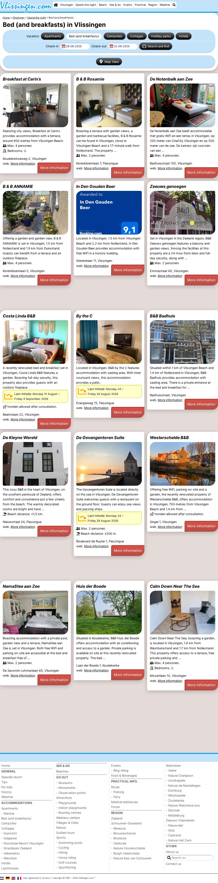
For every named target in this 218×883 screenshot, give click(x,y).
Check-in (52, 46)
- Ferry (115, 797)
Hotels (183, 36)
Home (5, 765)
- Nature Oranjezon (179, 775)
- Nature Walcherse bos (183, 805)
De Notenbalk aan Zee (171, 79)
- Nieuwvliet (174, 825)
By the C (84, 315)
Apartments (52, 36)
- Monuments (66, 787)
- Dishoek (173, 810)
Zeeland (116, 818)
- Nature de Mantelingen (183, 785)
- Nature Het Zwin (178, 840)
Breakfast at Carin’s (22, 79)
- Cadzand (173, 835)
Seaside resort (11, 777)
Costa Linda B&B (19, 315)
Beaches (62, 771)
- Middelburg (175, 815)
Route (115, 787)
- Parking (117, 792)
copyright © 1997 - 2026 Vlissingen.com (72, 878)
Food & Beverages (124, 775)
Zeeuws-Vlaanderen (180, 820)
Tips (4, 782)
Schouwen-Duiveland (126, 823)
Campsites (114, 36)
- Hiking (61, 852)
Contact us (173, 864)
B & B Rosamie (90, 79)
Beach (103, 4)
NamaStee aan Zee (21, 586)
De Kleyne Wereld (20, 437)
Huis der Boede (91, 586)
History (6, 792)
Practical (140, 4)
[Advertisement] (109, 297)
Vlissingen (66, 4)
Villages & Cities (67, 822)
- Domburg (174, 790)
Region (152, 4)
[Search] (174, 5)
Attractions (64, 797)
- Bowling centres (68, 812)
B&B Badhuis (162, 315)
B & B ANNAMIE (18, 186)
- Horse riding (66, 857)
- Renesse (118, 828)
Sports (61, 837)
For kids (7, 787)
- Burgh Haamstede (125, 853)
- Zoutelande (175, 800)
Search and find (158, 46)
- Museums (64, 783)
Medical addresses (124, 802)
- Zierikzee (118, 843)
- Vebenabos (10, 853)
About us (172, 852)
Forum (115, 807)
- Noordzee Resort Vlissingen (22, 843)
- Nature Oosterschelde (128, 848)
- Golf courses (66, 862)
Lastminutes (10, 868)
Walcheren (173, 765)
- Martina (7, 813)
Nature (61, 827)
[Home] (56, 5)
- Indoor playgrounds (71, 808)
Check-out (99, 46)
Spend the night (86, 4)
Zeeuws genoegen (168, 186)
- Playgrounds (66, 803)
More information (23, 163)
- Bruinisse (118, 838)
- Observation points (71, 793)
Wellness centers (68, 818)
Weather (165, 4)
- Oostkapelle (175, 780)
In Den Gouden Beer (95, 186)
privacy (46, 878)
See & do (115, 4)
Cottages (136, 36)
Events (127, 4)
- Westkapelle (175, 795)
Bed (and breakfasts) (84, 36)
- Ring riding (119, 770)
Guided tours (65, 832)
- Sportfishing (66, 867)
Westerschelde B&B (169, 437)
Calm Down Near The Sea (174, 586)
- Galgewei (9, 838)
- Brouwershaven (123, 833)
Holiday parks (161, 36)
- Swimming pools (69, 842)
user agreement (31, 878)
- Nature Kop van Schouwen (131, 858)
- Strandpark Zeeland (16, 848)
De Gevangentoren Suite (100, 437)
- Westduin (9, 858)
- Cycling (62, 847)
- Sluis (170, 830)
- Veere (171, 770)
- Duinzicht (9, 833)
